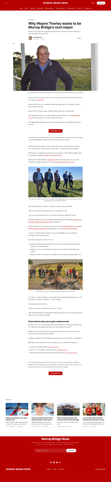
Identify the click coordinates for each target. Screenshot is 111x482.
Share (79, 38)
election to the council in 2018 (53, 155)
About (26, 8)
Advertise (32, 8)
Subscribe (101, 3)
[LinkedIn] (54, 462)
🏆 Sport (79, 8)
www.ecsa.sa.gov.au (53, 347)
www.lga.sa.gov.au (62, 350)
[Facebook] (51, 462)
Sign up (49, 469)
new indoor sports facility (70, 228)
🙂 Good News (49, 8)
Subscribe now (55, 131)
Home (21, 8)
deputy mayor (51, 160)
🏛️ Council (40, 8)
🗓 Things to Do (88, 8)
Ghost (103, 469)
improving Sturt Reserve (67, 226)
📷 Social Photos (60, 8)
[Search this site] (6, 3)
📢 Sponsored (71, 8)
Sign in (93, 3)
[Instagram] (60, 462)
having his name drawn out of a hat (65, 162)
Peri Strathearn (37, 37)
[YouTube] (57, 462)
